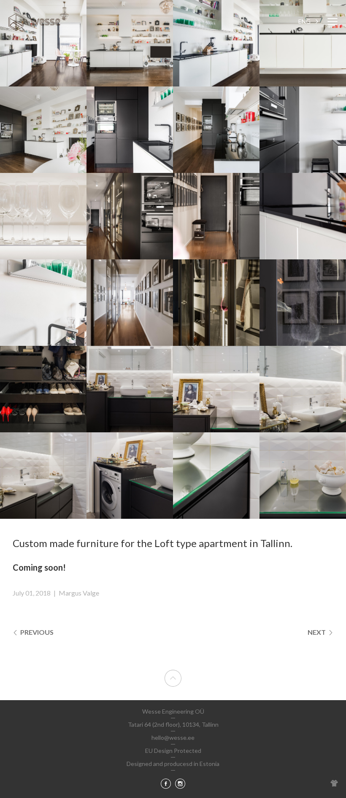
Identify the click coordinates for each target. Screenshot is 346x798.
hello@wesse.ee (173, 737)
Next (317, 632)
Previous (36, 632)
